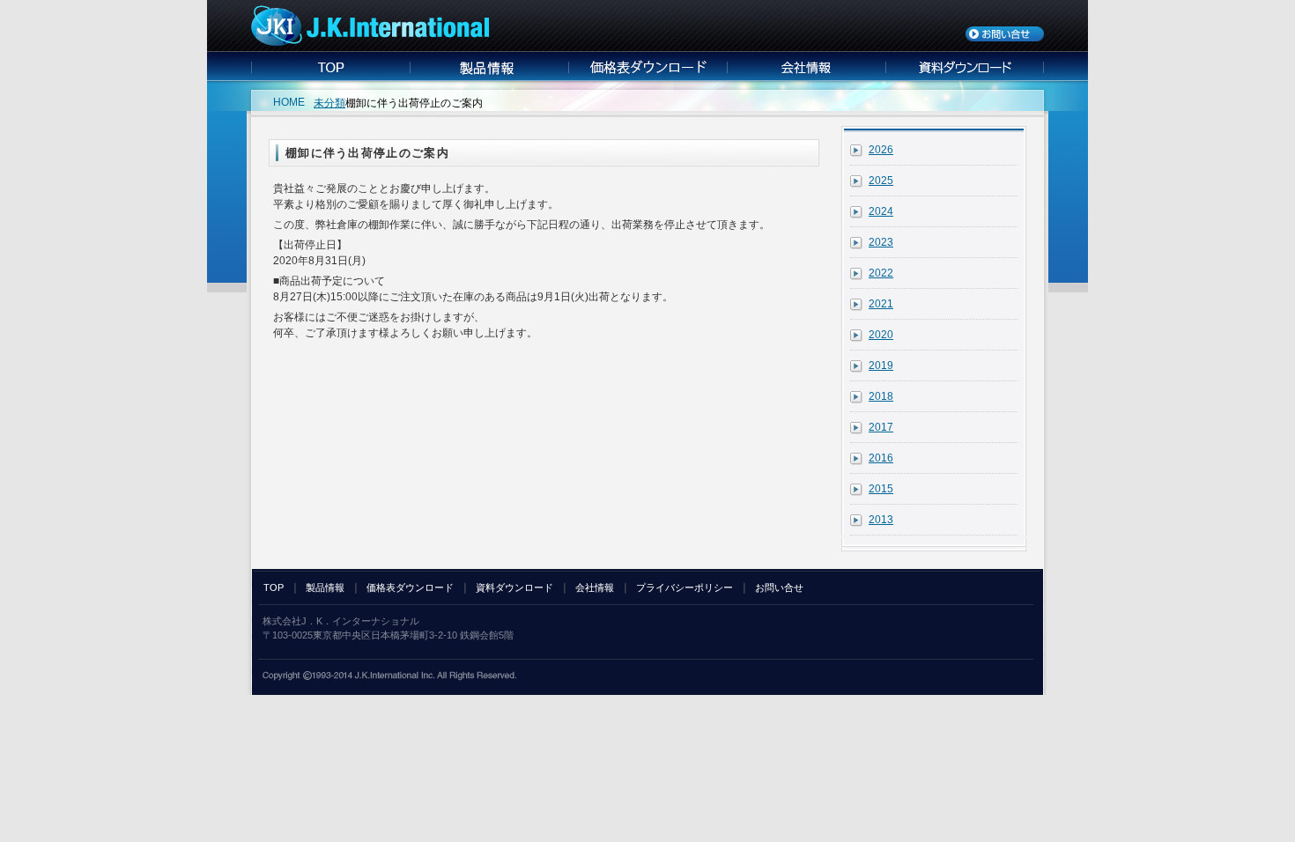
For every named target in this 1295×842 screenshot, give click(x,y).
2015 (881, 489)
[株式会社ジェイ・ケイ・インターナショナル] (370, 42)
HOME (289, 102)
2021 (881, 304)
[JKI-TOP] (330, 76)
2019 (881, 365)
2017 (881, 427)
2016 (881, 458)
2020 (881, 335)
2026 (881, 150)
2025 (881, 180)
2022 (881, 273)
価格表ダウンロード (410, 587)
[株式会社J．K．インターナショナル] (389, 677)
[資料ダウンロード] (964, 76)
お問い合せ (779, 587)
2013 (881, 519)
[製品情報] (489, 76)
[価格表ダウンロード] (647, 76)
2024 (881, 211)
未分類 (329, 103)
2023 (881, 242)
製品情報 (325, 587)
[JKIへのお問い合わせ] (1005, 38)
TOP (273, 587)
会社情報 (594, 587)
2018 (881, 396)
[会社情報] (806, 76)
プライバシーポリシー (684, 587)
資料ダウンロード (514, 587)
